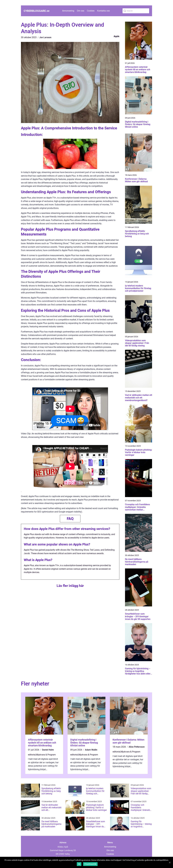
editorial (32, 754)
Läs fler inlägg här (70, 586)
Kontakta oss (103, 10)
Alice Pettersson (137, 747)
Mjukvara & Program (46, 754)
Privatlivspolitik (90, 864)
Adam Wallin (91, 749)
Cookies (90, 10)
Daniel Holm (48, 749)
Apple (116, 36)
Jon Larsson (45, 37)
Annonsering (68, 10)
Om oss (80, 10)
